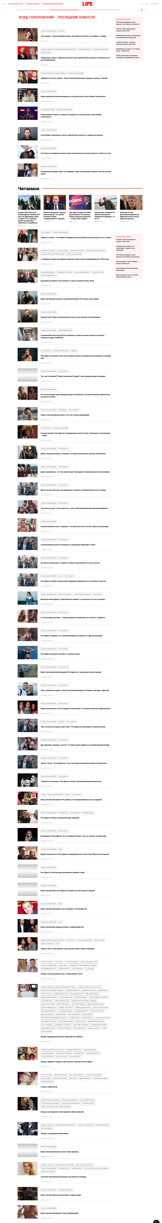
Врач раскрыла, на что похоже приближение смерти (127, 276)
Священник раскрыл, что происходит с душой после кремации (125, 248)
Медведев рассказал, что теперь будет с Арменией (128, 50)
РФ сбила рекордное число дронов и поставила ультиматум (127, 23)
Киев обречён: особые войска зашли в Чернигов (126, 262)
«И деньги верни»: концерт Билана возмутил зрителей (125, 43)
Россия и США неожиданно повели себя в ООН (125, 30)
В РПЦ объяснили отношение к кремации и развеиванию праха (127, 56)
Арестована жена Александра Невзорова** (127, 269)
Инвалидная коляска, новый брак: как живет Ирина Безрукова (128, 36)
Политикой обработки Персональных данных (64, 10)
